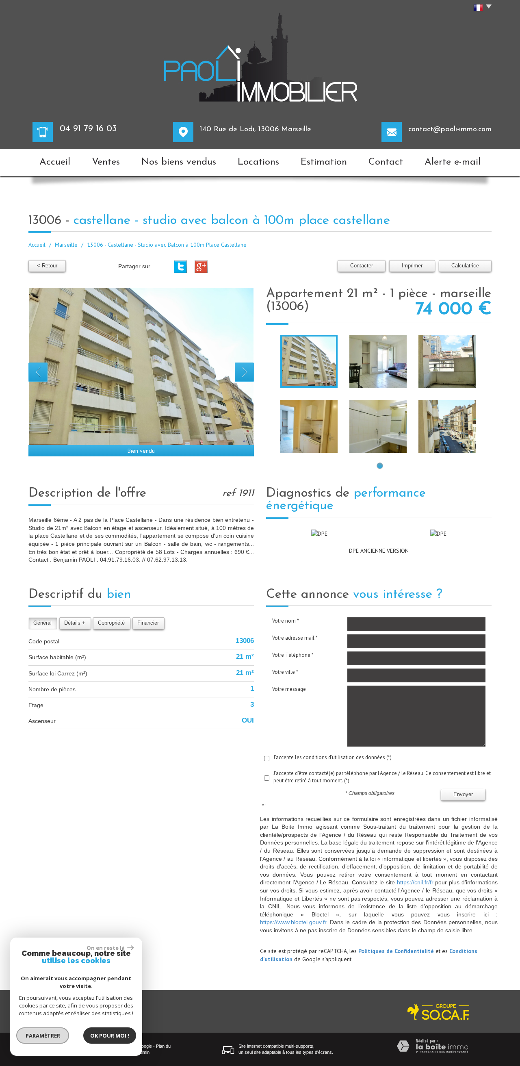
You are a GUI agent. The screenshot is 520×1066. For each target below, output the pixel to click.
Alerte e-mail (453, 162)
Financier (148, 623)
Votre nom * (285, 620)
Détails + (74, 623)
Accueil (54, 162)
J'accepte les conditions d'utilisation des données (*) (332, 757)
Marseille (66, 244)
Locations (258, 162)
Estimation (324, 162)
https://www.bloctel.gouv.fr (293, 922)
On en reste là (106, 947)
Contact (385, 162)
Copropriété (111, 623)
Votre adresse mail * (295, 637)
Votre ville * (285, 672)
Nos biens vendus (178, 162)
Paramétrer (43, 1035)
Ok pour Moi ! (109, 1035)
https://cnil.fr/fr (415, 882)
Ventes (106, 162)
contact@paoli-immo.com (450, 129)
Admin (143, 1052)
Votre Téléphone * (293, 654)
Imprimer (412, 266)
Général (42, 623)
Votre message (289, 689)
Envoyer (463, 794)
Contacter (361, 266)
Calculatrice (465, 266)
